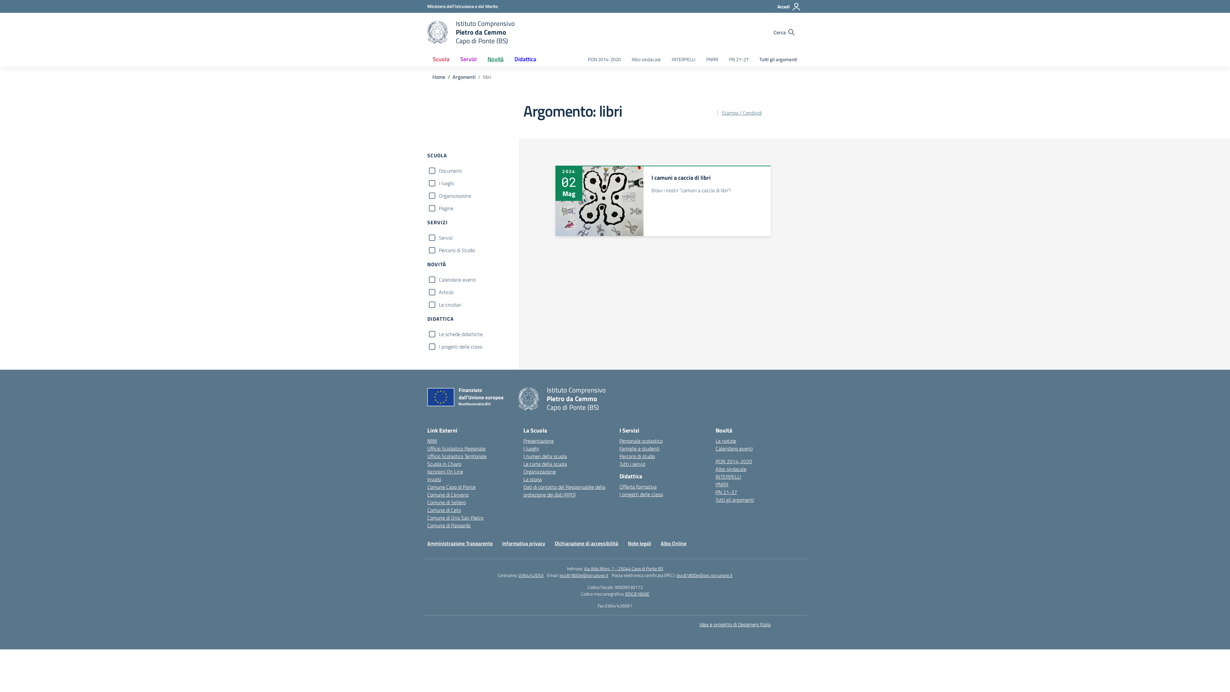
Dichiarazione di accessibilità (586, 543)
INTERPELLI (683, 59)
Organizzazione (455, 196)
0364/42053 (531, 575)
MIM (432, 441)
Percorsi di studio (637, 456)
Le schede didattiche (461, 334)
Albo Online (673, 543)
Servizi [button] (468, 59)
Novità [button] (496, 59)
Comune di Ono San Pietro (455, 518)
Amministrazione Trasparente (460, 543)
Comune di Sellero (446, 502)
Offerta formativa (638, 486)
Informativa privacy (523, 543)
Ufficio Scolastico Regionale (456, 448)
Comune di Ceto (444, 510)
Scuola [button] (441, 59)
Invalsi (434, 479)
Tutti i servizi (632, 464)
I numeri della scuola (545, 456)
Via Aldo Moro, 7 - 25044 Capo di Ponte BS (623, 568)
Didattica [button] (525, 59)
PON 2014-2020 (604, 59)
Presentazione (538, 441)
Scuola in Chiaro (444, 464)
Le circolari (450, 305)
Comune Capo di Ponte (451, 487)
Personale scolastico (641, 441)
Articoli (446, 292)
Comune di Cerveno (448, 494)
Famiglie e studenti (639, 448)
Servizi (446, 238)
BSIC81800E (637, 593)
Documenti (450, 171)
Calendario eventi (457, 280)
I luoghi (446, 183)
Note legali (639, 543)
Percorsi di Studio (457, 250)
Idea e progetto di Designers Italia (735, 624)
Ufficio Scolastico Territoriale (457, 456)
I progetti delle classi (460, 346)
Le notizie (726, 441)
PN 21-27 (739, 59)
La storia (532, 479)
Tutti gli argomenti (778, 59)
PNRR (712, 59)
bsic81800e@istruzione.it (584, 575)
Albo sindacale (646, 59)
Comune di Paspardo (449, 525)
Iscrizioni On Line (445, 471)
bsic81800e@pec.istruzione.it (704, 575)
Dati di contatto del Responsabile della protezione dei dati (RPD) (564, 490)
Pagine (446, 208)
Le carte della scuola (545, 464)
